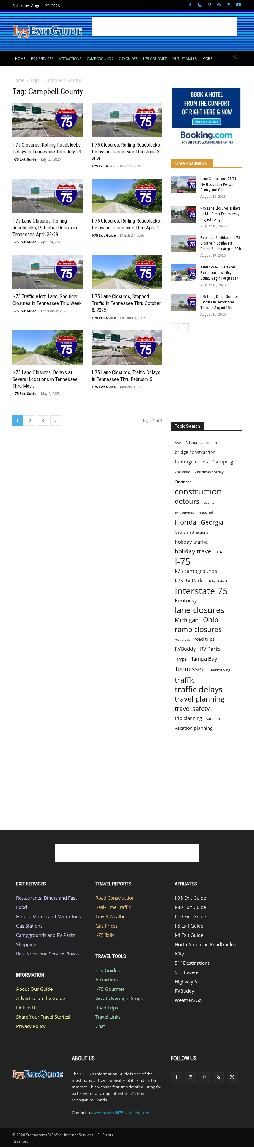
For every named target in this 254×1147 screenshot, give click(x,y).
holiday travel (194, 551)
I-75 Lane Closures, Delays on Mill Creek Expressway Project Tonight (220, 214)
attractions (209, 442)
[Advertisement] (164, 26)
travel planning (200, 699)
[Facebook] (190, 5)
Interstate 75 (201, 590)
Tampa (181, 659)
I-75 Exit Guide (24, 159)
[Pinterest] (209, 5)
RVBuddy (185, 649)
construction (198, 491)
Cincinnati (183, 482)
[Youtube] (238, 5)
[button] (235, 57)
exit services (184, 512)
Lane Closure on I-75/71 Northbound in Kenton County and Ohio (218, 184)
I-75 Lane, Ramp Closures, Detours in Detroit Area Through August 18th (219, 302)
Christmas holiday (209, 471)
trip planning (188, 718)
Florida (185, 522)
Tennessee (190, 669)
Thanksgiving (219, 670)
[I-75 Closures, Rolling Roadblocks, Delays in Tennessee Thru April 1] (127, 196)
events (209, 502)
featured (205, 512)
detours (187, 501)
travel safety (192, 708)
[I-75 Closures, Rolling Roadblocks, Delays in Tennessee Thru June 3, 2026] (127, 120)
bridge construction (195, 452)
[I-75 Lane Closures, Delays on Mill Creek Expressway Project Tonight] (183, 214)
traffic (185, 679)
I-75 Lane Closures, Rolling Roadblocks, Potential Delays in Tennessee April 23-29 (44, 227)
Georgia (212, 522)
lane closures (199, 610)
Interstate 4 (218, 581)
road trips (204, 639)
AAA (178, 442)
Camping (222, 461)
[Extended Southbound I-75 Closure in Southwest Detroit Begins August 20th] (183, 243)
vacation (213, 718)
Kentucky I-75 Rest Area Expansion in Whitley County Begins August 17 (219, 273)
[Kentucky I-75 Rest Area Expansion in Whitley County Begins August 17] (183, 272)
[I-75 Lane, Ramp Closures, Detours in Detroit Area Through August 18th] (183, 302)
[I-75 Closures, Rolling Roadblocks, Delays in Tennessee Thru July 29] (47, 120)
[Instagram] (200, 5)
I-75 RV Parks (190, 581)
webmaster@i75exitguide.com (121, 1112)
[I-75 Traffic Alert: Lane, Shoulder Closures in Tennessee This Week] (47, 272)
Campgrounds (191, 461)
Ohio (210, 619)
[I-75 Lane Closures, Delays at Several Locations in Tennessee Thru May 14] (47, 347)
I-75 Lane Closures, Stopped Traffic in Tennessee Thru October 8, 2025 (126, 303)
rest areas (182, 639)
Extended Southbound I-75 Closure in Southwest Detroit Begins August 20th (220, 243)
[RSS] (219, 5)
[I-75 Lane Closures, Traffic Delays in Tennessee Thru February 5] (127, 347)
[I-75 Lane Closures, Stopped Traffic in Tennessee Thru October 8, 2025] (127, 272)
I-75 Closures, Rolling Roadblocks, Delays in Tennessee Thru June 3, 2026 (126, 152)
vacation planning (193, 728)
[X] (229, 5)
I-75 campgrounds (196, 571)
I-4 (219, 552)
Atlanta (191, 442)
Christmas (182, 472)
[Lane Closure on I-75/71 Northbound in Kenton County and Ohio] (183, 184)
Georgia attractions (191, 531)
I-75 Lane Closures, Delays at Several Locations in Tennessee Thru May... (44, 379)
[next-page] (55, 420)
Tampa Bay (204, 658)
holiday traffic (191, 541)
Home (18, 80)
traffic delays (198, 689)
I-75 (182, 561)
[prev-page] (175, 327)
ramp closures (198, 629)
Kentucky (186, 600)
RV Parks (210, 649)
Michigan (187, 620)
